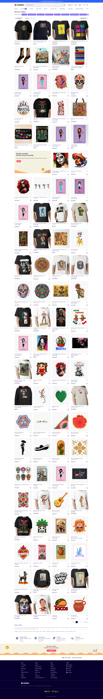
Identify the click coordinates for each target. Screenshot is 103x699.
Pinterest (70, 672)
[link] (24, 14)
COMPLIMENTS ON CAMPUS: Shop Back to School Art (51, 1)
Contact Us (53, 675)
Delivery (52, 664)
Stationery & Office (79, 8)
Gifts (87, 8)
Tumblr (69, 670)
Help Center (53, 668)
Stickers (31, 8)
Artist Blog (37, 675)
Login (22, 674)
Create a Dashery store (39, 677)
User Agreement (24, 685)
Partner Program (38, 668)
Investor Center (38, 666)
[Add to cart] (30, 70)
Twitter (69, 668)
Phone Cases (38, 8)
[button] (51, 1)
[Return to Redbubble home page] (19, 5)
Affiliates (37, 670)
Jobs (36, 674)
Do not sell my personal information (39, 685)
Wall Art (45, 8)
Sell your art (37, 672)
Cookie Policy (49, 685)
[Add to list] (30, 41)
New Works (23, 668)
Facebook (70, 666)
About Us (37, 664)
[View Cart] (87, 5)
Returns (52, 666)
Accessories (70, 8)
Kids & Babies (62, 8)
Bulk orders (23, 677)
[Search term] (64, 5)
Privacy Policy (30, 685)
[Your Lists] (84, 5)
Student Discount (24, 672)
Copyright (53, 674)
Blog (22, 670)
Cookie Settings (54, 677)
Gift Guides (23, 664)
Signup (22, 675)
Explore (16, 8)
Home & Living (53, 8)
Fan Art (22, 666)
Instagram (70, 664)
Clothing (23, 8)
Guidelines (53, 670)
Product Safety (54, 672)
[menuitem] (16, 8)
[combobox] (46, 4)
